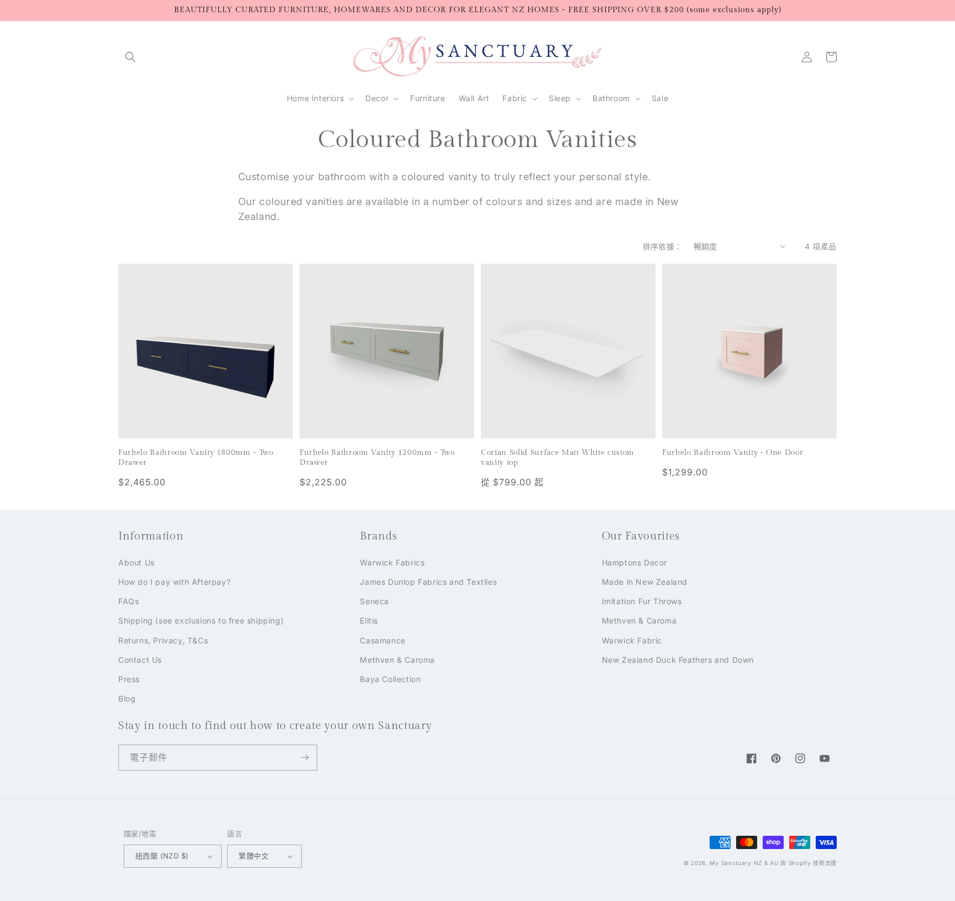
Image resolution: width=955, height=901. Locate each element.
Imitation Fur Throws (642, 601)
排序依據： (663, 246)
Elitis (369, 620)
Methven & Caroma (397, 659)
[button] (130, 57)
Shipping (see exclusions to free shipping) (201, 620)
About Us (136, 562)
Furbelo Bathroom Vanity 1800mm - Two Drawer (196, 457)
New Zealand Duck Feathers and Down (678, 659)
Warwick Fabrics (392, 562)
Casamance (382, 640)
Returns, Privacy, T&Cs (163, 640)
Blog (126, 698)
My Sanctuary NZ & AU (744, 863)
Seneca (374, 601)
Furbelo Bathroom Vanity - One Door (732, 452)
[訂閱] (304, 758)
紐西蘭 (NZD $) (161, 855)
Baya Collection (390, 679)
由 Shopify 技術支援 (808, 863)
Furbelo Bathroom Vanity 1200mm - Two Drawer (377, 457)
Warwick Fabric (632, 640)
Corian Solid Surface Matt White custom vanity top (557, 457)
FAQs (128, 601)
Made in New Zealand (645, 581)
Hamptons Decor (634, 562)
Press (129, 679)
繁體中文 (254, 855)
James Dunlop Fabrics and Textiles (428, 581)
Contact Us (140, 659)
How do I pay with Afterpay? (174, 581)
